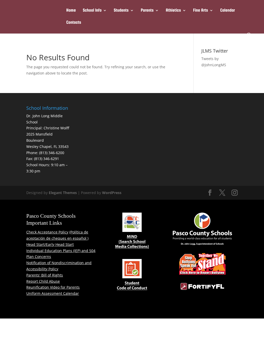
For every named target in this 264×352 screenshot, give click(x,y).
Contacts (73, 23)
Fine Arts (200, 11)
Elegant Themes (63, 192)
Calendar (227, 11)
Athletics (173, 11)
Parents (147, 11)
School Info (92, 11)
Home (71, 11)
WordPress (111, 192)
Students (121, 11)
